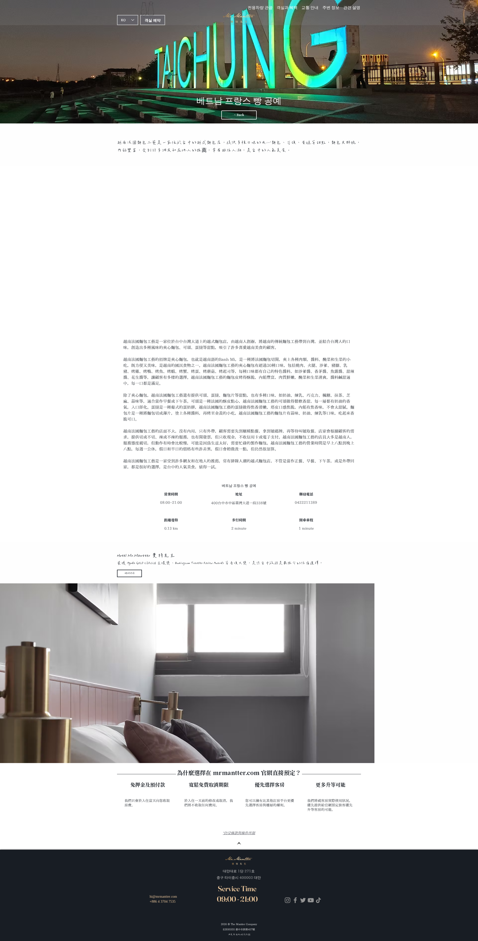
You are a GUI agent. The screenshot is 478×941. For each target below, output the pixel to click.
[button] (309, 5)
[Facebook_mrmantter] (295, 900)
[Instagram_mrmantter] (287, 900)
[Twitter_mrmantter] (303, 900)
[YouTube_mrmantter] (310, 900)
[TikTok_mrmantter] (318, 900)
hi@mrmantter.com (163, 896)
